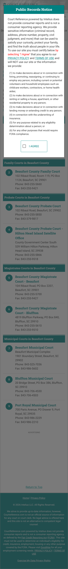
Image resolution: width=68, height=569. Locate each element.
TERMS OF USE (44, 58)
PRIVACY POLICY (18, 58)
